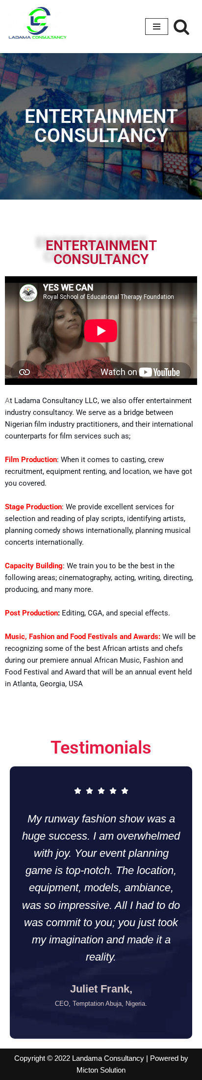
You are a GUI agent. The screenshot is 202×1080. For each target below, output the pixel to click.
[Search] (181, 26)
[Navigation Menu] (156, 26)
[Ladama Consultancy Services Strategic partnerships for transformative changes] (36, 26)
